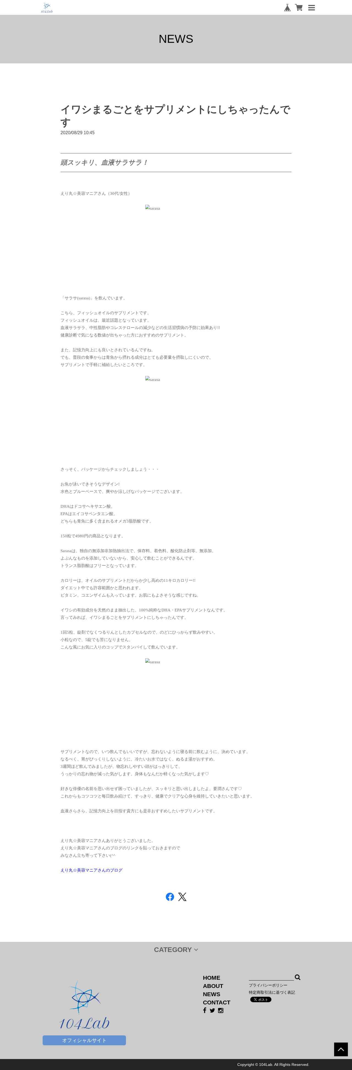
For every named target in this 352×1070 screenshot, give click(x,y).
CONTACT (216, 1002)
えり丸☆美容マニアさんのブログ (91, 870)
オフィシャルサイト (84, 1040)
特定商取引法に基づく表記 (272, 992)
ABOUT (213, 986)
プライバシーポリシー (268, 985)
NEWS (211, 994)
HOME (211, 977)
